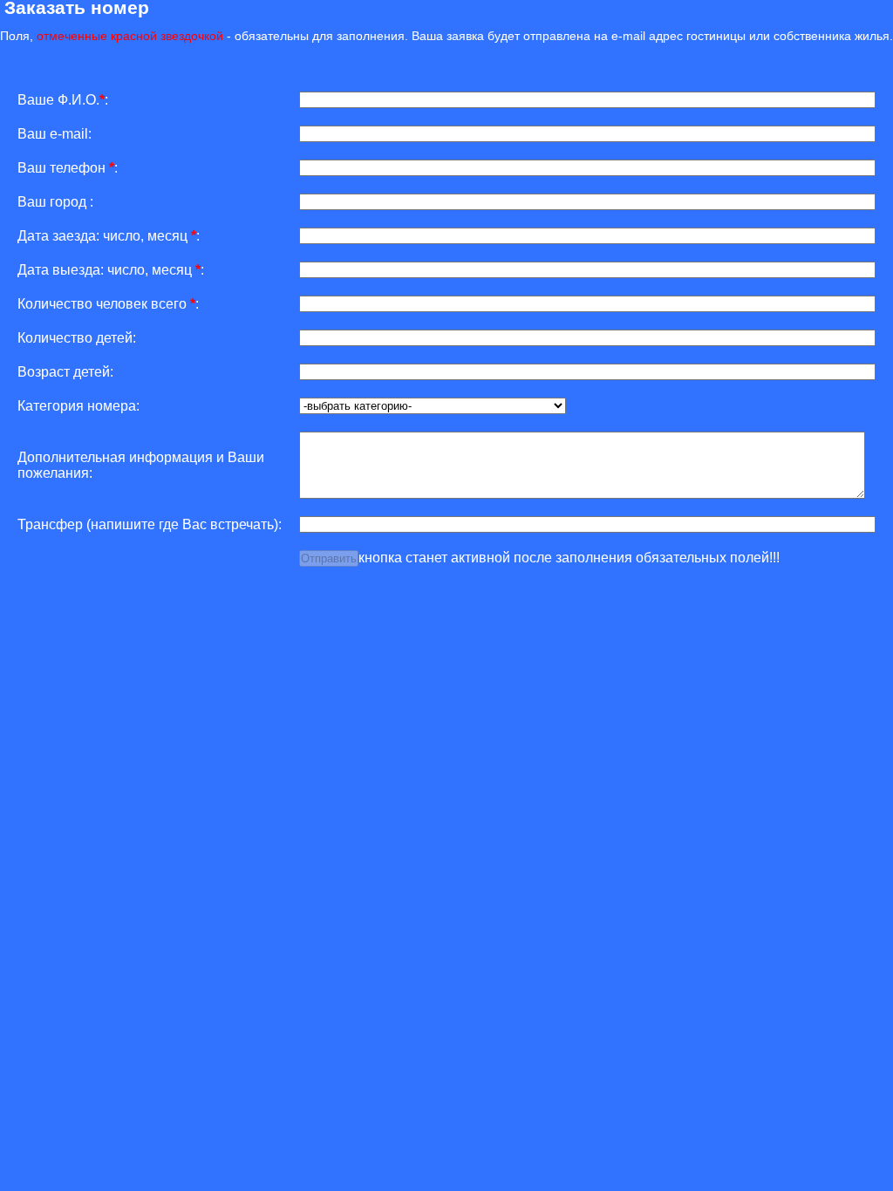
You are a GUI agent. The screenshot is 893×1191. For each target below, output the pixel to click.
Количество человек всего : (108, 303)
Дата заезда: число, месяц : (108, 235)
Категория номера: (78, 405)
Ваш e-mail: (54, 133)
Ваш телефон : (67, 167)
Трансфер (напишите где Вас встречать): (149, 524)
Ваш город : (55, 201)
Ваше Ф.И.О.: (62, 99)
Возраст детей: (65, 371)
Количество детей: (76, 337)
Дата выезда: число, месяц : (110, 269)
